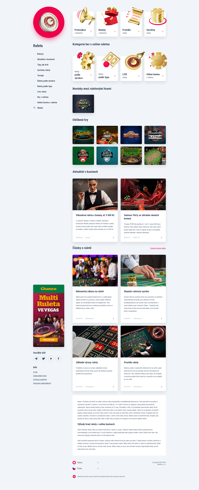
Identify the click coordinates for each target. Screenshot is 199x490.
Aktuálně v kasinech (46, 59)
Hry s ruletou (42, 97)
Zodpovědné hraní (40, 376)
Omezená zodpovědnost (42, 383)
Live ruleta (41, 91)
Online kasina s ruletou (47, 102)
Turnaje (40, 75)
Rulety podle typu (44, 86)
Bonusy (40, 54)
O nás (35, 372)
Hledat (40, 108)
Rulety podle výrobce (46, 81)
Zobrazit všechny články (158, 248)
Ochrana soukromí (40, 379)
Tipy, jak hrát (42, 64)
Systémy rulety (43, 70)
